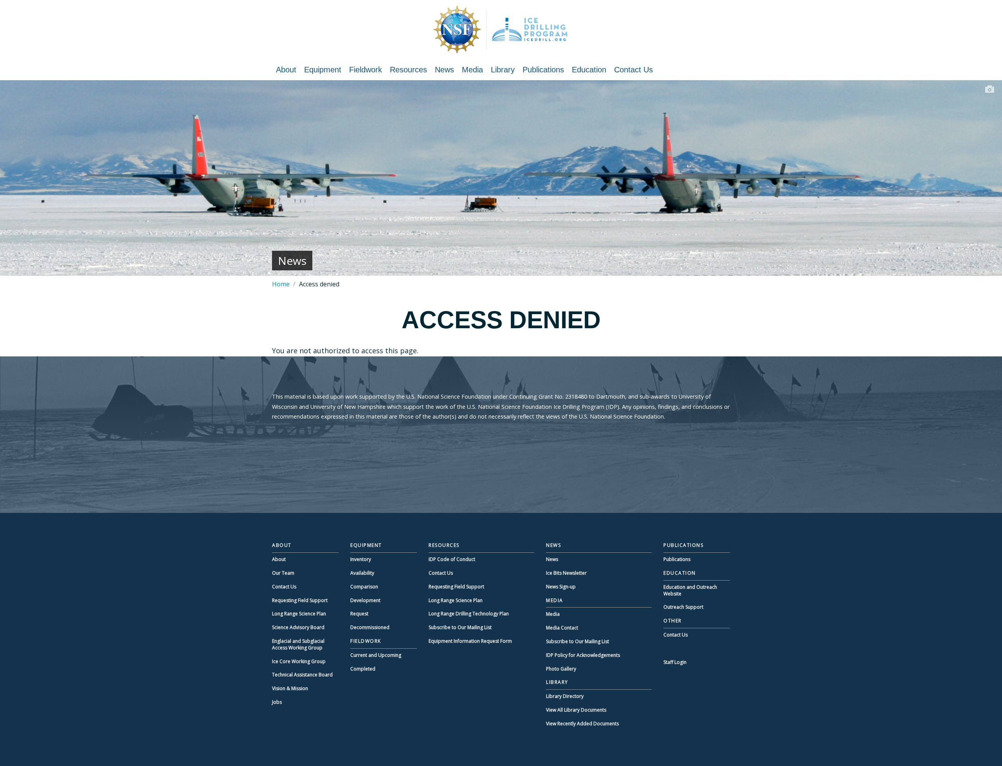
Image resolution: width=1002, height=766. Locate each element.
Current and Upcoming (375, 655)
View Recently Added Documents (582, 723)
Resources (408, 69)
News (444, 69)
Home (281, 284)
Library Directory (565, 696)
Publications (543, 69)
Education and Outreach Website (690, 590)
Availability (362, 573)
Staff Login (675, 662)
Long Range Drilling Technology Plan (469, 613)
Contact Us (633, 69)
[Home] (501, 29)
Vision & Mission (290, 688)
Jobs (277, 702)
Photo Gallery (561, 668)
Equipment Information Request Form (470, 641)
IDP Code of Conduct (452, 559)
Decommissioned (369, 627)
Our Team (283, 573)
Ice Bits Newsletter (566, 573)
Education (589, 69)
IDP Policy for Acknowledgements (583, 655)
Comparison (364, 586)
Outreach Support (683, 607)
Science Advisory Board (298, 627)
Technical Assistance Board (302, 674)
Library (503, 69)
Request (359, 613)
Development (365, 600)
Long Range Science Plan (299, 613)
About (286, 69)
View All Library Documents (576, 710)
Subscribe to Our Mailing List (460, 627)
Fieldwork (365, 69)
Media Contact (562, 627)
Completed (362, 668)
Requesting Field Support (300, 600)
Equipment (322, 69)
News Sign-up (561, 586)
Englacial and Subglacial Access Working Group (298, 644)
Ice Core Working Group (299, 661)
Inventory (360, 559)
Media (472, 69)
